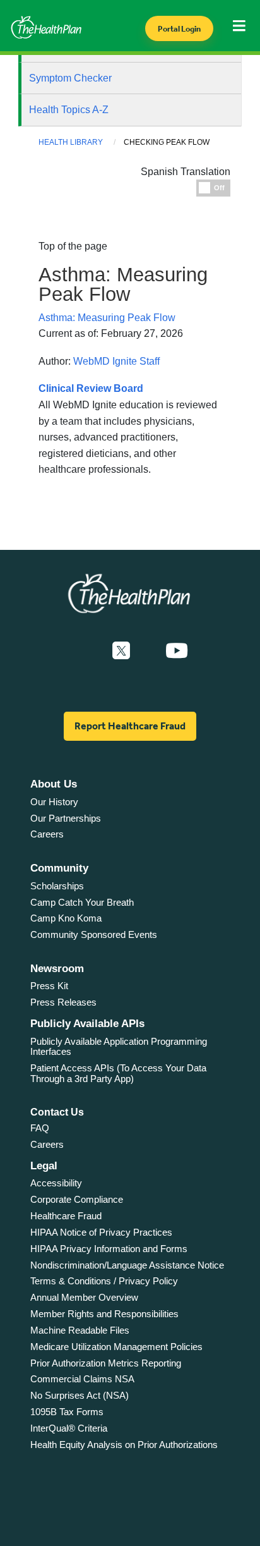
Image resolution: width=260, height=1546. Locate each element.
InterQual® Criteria (68, 1428)
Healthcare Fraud (66, 1215)
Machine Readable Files (79, 1330)
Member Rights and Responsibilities (104, 1313)
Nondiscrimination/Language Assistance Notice (127, 1265)
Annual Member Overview (84, 1297)
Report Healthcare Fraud (130, 726)
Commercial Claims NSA (82, 1378)
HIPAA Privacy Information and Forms (108, 1248)
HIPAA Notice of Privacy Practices (101, 1232)
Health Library (70, 142)
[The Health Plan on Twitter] (121, 651)
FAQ (39, 1128)
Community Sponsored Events (93, 934)
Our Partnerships (65, 818)
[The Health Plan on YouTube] (176, 651)
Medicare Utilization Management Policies (116, 1346)
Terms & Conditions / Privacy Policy (104, 1280)
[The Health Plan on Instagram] (148, 651)
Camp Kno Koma (66, 918)
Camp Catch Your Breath (82, 902)
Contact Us (57, 1112)
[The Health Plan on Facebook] (87, 651)
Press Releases (63, 1002)
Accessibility (56, 1183)
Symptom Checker (70, 78)
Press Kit (49, 985)
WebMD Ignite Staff (116, 361)
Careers (47, 834)
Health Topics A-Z (69, 109)
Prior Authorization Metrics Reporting (105, 1363)
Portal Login (179, 28)
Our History (54, 801)
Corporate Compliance (76, 1199)
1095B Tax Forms (66, 1411)
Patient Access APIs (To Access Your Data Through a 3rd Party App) (118, 1073)
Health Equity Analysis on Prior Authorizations (124, 1444)
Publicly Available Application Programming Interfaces (118, 1046)
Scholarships (57, 885)
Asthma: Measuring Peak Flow (106, 317)
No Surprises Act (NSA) (79, 1395)
